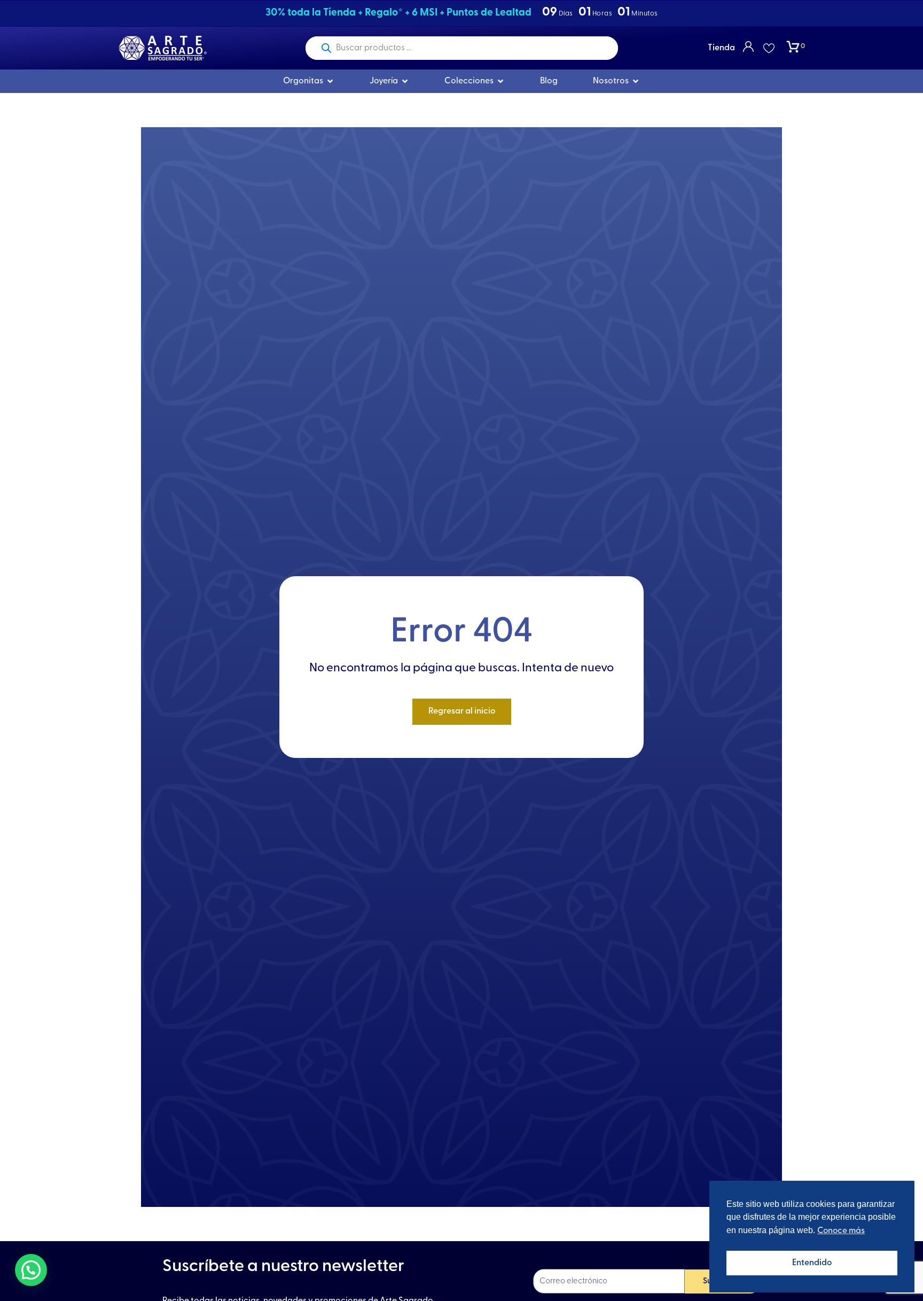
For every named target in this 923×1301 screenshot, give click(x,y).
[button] (31, 1270)
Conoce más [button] (841, 1231)
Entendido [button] (812, 1263)
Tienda (721, 48)
